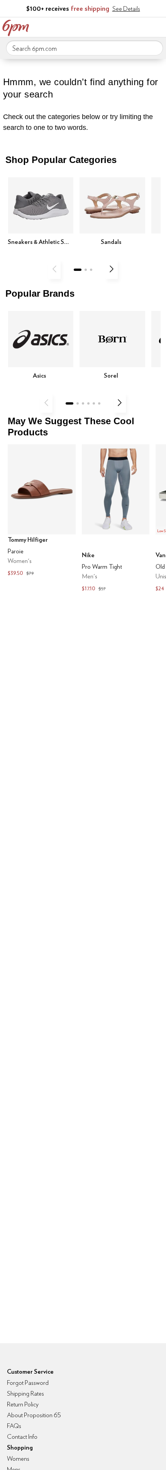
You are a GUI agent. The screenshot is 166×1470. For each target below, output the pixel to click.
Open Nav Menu (157, 26)
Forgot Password (28, 1382)
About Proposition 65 (34, 1415)
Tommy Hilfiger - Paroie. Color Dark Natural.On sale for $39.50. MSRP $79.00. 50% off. (42, 511)
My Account (109, 26)
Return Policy (23, 1404)
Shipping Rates (25, 1393)
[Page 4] (88, 403)
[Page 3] (91, 270)
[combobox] (84, 48)
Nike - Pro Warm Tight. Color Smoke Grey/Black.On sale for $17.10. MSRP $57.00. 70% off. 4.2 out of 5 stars (116, 518)
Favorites (125, 26)
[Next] (111, 269)
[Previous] (54, 269)
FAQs (14, 1426)
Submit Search (154, 48)
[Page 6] (99, 403)
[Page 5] (94, 403)
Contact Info (22, 1436)
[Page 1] (77, 270)
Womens (18, 1458)
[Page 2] (86, 270)
